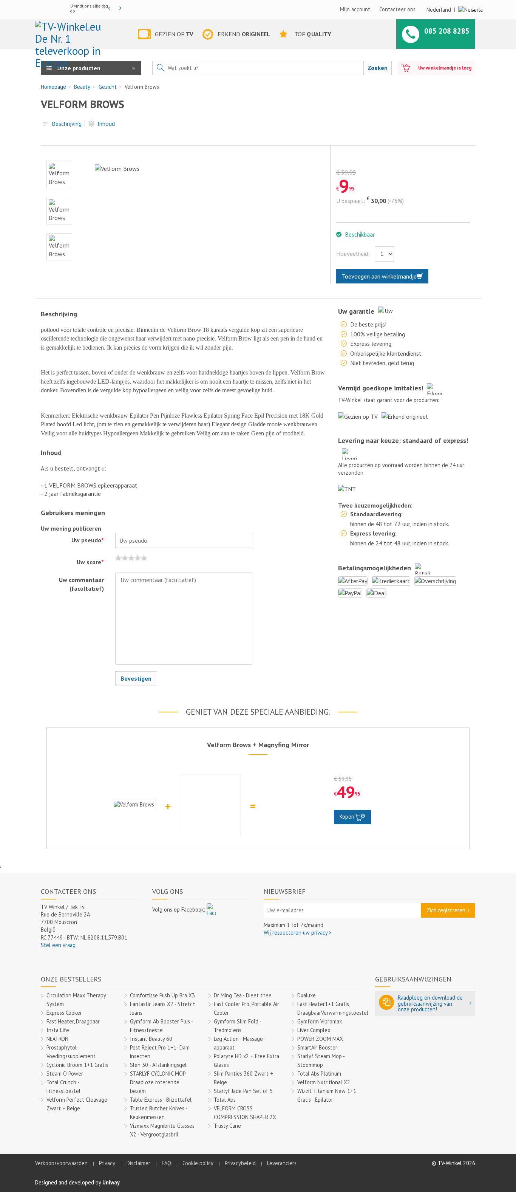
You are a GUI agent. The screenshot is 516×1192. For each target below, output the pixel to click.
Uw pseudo (87, 540)
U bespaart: (350, 200)
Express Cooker (64, 1012)
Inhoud (106, 123)
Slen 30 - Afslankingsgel (158, 1064)
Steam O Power (64, 1073)
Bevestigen (136, 678)
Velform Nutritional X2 (323, 1082)
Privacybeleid (240, 1163)
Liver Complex (313, 1030)
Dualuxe (306, 995)
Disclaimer (138, 1163)
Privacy (107, 1163)
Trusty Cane (227, 1125)
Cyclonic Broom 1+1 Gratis (77, 1064)
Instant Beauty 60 (151, 1038)
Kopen (347, 816)
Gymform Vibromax (319, 1021)
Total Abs (225, 1099)
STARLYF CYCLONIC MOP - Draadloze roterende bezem (159, 1082)
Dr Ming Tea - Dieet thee (243, 995)
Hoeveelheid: (352, 253)
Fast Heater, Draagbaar (73, 1021)
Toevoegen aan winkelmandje (379, 276)
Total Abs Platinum (319, 1073)
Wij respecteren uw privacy (296, 932)
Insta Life (57, 1030)
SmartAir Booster (317, 1047)
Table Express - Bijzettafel (161, 1099)
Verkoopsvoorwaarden (61, 1163)
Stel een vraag (58, 945)
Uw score (90, 562)
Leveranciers (282, 1163)
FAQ (166, 1163)
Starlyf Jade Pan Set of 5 (243, 1090)
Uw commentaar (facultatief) (81, 584)
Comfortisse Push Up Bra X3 (162, 995)
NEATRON (57, 1038)
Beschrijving (67, 123)
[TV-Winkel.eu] (72, 35)
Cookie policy (197, 1163)
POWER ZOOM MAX (320, 1038)
